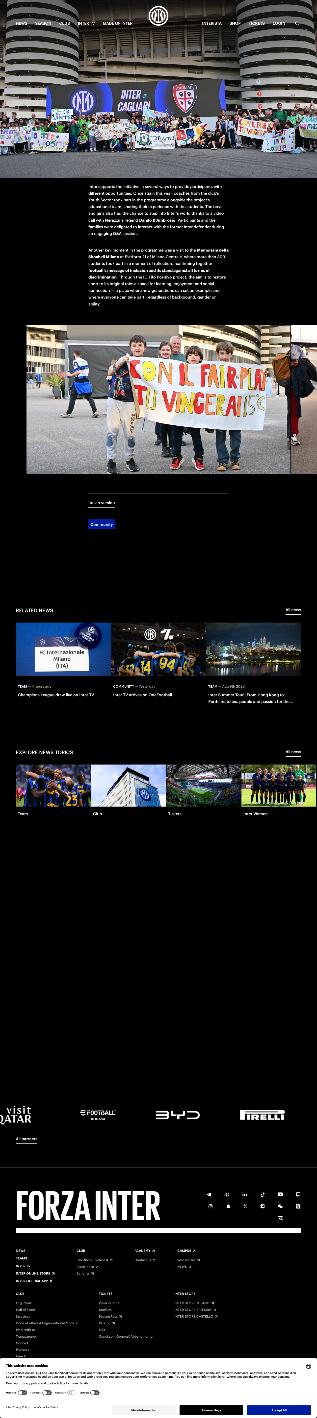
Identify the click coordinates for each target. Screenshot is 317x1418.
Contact (22, 1343)
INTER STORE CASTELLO (193, 1317)
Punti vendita (109, 1303)
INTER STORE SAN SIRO (193, 1310)
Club (81, 1251)
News (20, 1251)
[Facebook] (262, 1206)
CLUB (64, 23)
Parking (104, 1323)
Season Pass (108, 1317)
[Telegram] (209, 1194)
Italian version (101, 502)
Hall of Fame (25, 1310)
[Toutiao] (280, 1218)
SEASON (43, 23)
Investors (23, 1317)
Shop (235, 23)
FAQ (102, 1330)
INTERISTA (212, 23)
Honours (22, 1350)
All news (293, 609)
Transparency (26, 1337)
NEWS (21, 23)
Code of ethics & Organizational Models (46, 1323)
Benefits (83, 1274)
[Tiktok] (262, 1194)
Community (101, 524)
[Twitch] (298, 1194)
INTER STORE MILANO (192, 1303)
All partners (26, 1138)
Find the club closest (92, 1260)
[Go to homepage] (158, 16)
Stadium (105, 1310)
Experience (85, 1267)
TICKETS (257, 23)
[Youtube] (280, 1194)
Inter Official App (32, 1281)
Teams (21, 1258)
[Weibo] (227, 1194)
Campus (184, 1251)
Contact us (142, 1260)
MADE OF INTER (117, 23)
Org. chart (23, 1303)
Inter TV (86, 23)
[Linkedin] (245, 1194)
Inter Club (23, 1356)
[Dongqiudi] (298, 1206)
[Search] (297, 23)
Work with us (25, 1330)
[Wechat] (280, 1206)
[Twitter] (245, 1206)
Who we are (186, 1260)
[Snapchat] (228, 1206)
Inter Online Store (33, 1274)
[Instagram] (210, 1206)
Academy (142, 1251)
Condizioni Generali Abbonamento (126, 1337)
